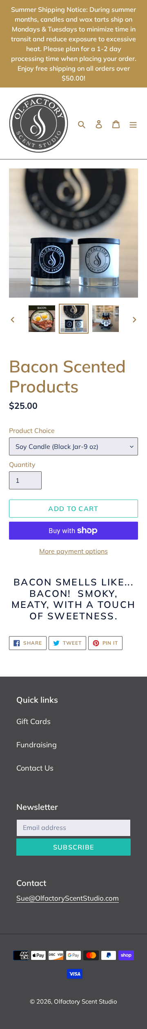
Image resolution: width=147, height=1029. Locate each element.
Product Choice (32, 430)
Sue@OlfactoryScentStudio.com (67, 898)
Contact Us (34, 768)
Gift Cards (33, 721)
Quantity (22, 464)
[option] (42, 319)
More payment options (73, 551)
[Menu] (133, 123)
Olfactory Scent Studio (85, 1001)
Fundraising (36, 744)
